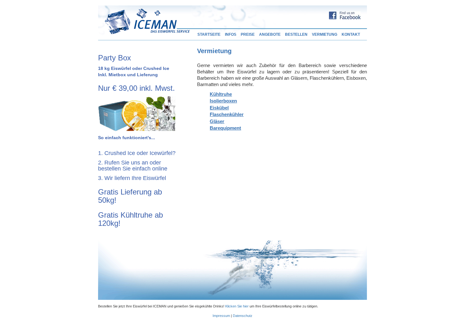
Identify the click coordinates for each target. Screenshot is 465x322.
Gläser (217, 121)
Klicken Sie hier (237, 306)
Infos (230, 34)
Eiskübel (219, 107)
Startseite (208, 34)
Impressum (221, 316)
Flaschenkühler (227, 114)
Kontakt (351, 34)
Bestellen (296, 34)
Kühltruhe (221, 94)
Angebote (270, 34)
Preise (248, 34)
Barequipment (225, 128)
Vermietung (324, 34)
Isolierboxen (223, 100)
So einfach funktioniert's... (126, 137)
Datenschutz (242, 316)
